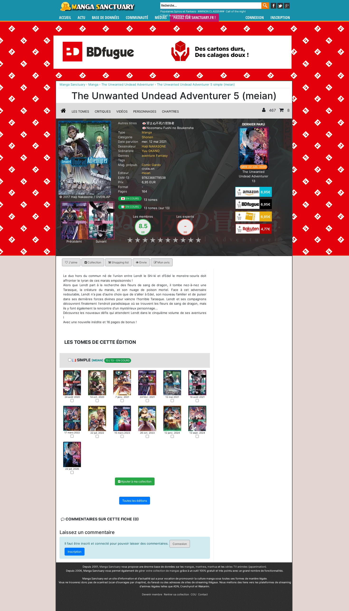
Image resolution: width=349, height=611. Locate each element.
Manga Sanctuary (110, 566)
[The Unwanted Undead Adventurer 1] (72, 382)
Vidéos (121, 111)
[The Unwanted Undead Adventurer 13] (253, 148)
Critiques (103, 111)
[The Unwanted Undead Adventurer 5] (172, 382)
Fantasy (162, 155)
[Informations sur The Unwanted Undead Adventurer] (63, 111)
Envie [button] (143, 262)
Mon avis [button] (163, 262)
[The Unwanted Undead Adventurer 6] (101, 220)
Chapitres (170, 111)
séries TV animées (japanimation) (245, 566)
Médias (161, 17)
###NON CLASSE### (211, 11)
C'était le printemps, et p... (176, 15)
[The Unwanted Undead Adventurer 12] (197, 418)
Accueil (65, 17)
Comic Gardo (151, 165)
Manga (97, 6)
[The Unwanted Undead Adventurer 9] (122, 418)
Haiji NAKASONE (154, 146)
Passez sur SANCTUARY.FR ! (194, 17)
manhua (212, 566)
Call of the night (236, 11)
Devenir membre (152, 594)
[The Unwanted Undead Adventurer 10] (147, 418)
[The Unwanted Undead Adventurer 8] (97, 418)
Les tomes (80, 111)
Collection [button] (94, 262)
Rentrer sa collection (176, 594)
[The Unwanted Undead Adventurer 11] (172, 418)
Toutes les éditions (134, 501)
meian (146, 173)
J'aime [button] (72, 262)
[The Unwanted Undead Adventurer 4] (74, 220)
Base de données (105, 17)
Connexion (254, 17)
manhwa (201, 566)
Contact (203, 594)
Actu (81, 17)
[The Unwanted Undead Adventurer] (84, 157)
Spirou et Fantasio (185, 11)
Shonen (147, 137)
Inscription (280, 17)
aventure (148, 155)
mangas (189, 566)
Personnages (144, 111)
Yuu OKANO (151, 151)
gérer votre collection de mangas (159, 570)
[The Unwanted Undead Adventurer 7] (72, 418)
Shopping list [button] (120, 262)
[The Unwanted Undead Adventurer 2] (97, 382)
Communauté (137, 17)
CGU (193, 594)
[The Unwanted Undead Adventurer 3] (122, 382)
